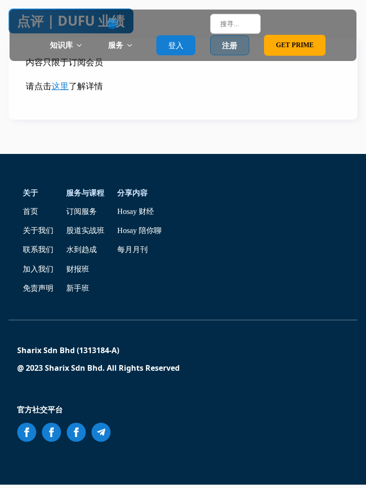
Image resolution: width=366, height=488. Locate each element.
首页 (30, 211)
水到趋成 (81, 249)
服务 (115, 45)
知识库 (61, 45)
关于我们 (38, 230)
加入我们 (38, 269)
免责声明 (38, 288)
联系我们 (38, 249)
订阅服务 (81, 211)
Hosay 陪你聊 (139, 230)
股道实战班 (85, 230)
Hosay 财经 (135, 211)
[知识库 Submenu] (82, 45)
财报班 (77, 269)
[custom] (101, 432)
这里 (60, 86)
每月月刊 (132, 249)
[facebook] (26, 432)
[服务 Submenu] (132, 45)
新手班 (77, 288)
